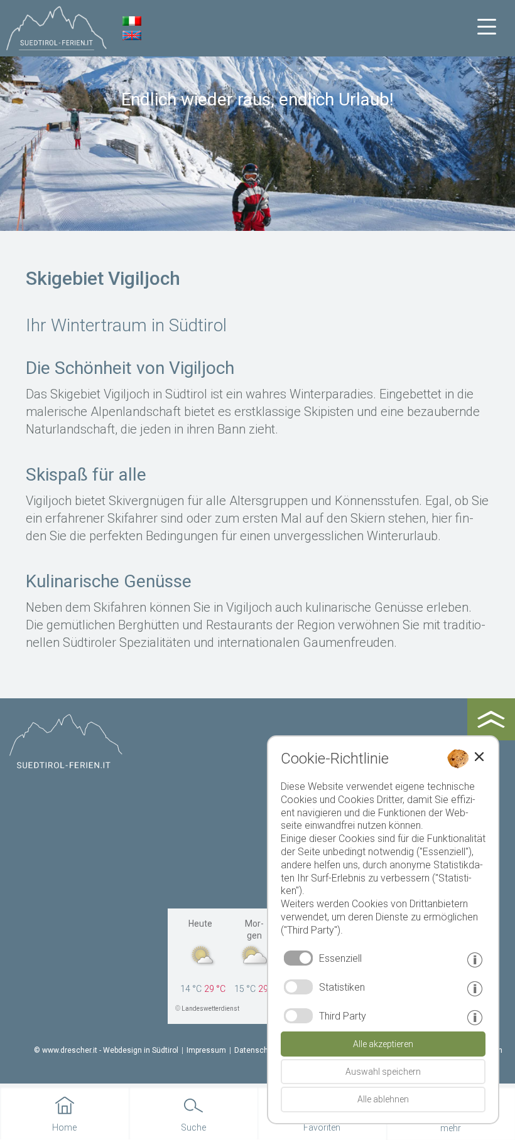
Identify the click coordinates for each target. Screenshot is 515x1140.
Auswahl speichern (383, 1072)
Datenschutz (256, 1050)
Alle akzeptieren (383, 1044)
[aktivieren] (298, 986)
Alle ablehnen (383, 1099)
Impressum (206, 1050)
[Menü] (486, 27)
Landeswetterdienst (210, 1008)
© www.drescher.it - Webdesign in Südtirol (106, 1050)
